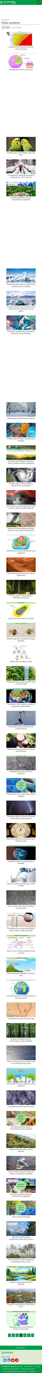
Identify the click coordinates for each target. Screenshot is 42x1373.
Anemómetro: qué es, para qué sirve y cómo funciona (21, 728)
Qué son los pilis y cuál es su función (21, 619)
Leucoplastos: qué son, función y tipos (21, 1107)
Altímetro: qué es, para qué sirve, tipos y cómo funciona (21, 750)
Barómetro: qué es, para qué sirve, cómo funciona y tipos (21, 840)
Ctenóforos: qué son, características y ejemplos (21, 862)
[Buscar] (39, 2)
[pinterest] (16, 1360)
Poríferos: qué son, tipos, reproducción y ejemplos (21, 440)
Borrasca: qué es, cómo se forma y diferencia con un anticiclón (21, 485)
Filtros (7, 27)
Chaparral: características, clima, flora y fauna (21, 1306)
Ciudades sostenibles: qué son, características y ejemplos (21, 199)
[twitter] (5, 1360)
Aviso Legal (37, 1366)
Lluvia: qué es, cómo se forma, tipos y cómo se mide (21, 907)
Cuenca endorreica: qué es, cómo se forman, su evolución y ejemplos (21, 1173)
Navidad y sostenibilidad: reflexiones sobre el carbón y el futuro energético (21, 462)
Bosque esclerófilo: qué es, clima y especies (21, 1150)
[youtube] (12, 1360)
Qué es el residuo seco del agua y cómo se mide (21, 885)
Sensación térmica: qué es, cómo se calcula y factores (21, 48)
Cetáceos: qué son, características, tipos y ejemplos (21, 795)
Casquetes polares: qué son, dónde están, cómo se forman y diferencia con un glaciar (21, 309)
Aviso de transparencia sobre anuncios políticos (15, 1371)
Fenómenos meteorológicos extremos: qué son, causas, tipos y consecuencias (21, 529)
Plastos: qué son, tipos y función (21, 662)
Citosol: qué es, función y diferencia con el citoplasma (21, 552)
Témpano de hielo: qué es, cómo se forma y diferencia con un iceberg (21, 285)
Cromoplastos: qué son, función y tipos (21, 1019)
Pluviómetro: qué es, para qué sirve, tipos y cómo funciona (21, 683)
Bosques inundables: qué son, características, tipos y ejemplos (21, 1040)
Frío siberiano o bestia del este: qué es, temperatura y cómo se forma (21, 176)
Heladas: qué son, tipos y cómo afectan (21, 418)
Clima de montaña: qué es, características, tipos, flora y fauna (21, 1238)
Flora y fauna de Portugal (21, 1217)
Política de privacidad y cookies (11, 1369)
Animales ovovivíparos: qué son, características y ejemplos (21, 1195)
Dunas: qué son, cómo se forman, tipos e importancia (21, 574)
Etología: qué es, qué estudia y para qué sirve (21, 154)
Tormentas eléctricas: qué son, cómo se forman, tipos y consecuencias (21, 818)
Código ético (32, 1371)
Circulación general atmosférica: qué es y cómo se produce (21, 997)
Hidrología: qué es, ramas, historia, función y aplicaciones (21, 1328)
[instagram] (9, 1360)
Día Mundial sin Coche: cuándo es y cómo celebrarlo (21, 1085)
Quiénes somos (28, 1366)
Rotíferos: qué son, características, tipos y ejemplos (21, 640)
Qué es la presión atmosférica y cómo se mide (21, 974)
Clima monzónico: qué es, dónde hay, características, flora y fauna (21, 1261)
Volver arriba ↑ (21, 1347)
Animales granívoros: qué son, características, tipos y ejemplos (21, 1128)
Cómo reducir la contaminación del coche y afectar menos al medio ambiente (21, 507)
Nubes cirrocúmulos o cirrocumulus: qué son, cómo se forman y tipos (21, 1062)
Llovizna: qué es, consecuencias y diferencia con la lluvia (21, 597)
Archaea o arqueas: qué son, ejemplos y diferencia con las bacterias (21, 332)
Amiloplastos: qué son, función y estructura (21, 773)
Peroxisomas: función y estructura (21, 70)
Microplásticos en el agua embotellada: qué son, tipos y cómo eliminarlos (21, 930)
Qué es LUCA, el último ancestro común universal (21, 952)
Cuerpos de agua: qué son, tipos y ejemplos (21, 1283)
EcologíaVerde (5, 20)
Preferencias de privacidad (27, 1369)
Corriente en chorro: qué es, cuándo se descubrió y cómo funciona (21, 705)
